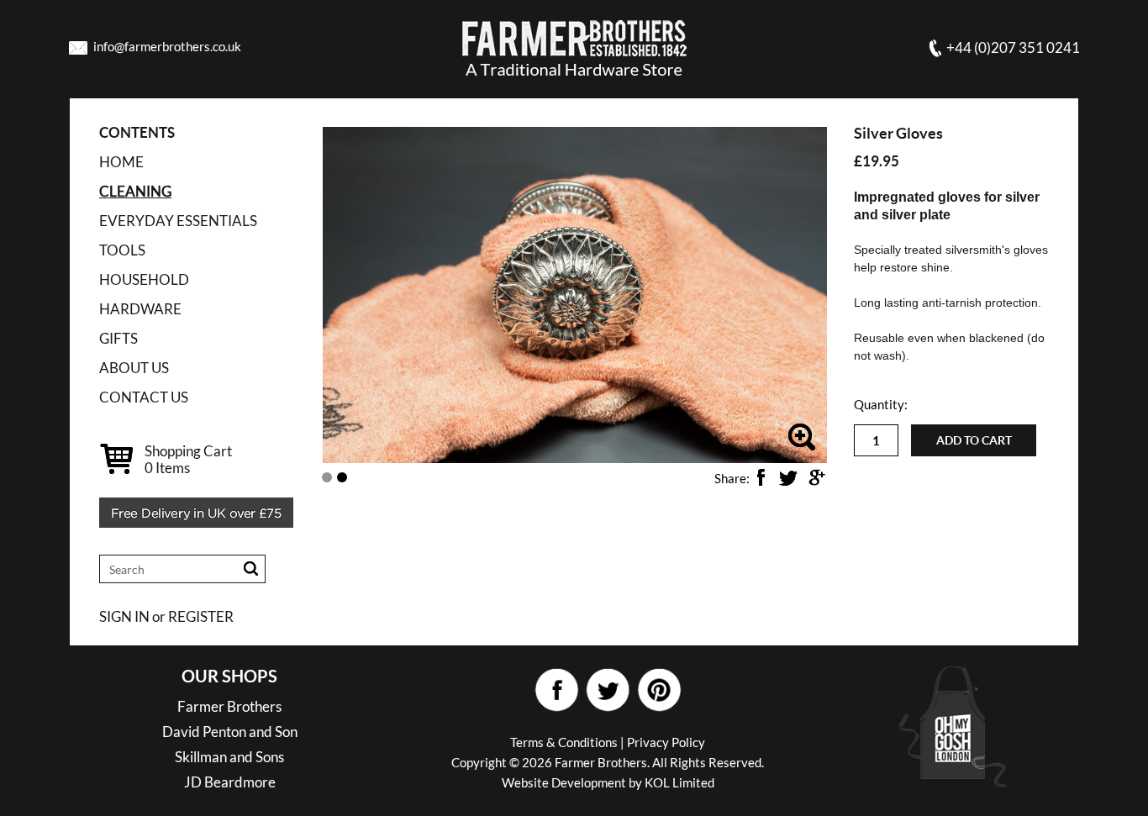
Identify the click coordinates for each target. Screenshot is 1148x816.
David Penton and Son (230, 731)
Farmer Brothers (229, 706)
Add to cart (974, 440)
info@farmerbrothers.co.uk (167, 46)
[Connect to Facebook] (556, 690)
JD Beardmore (230, 782)
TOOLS (122, 250)
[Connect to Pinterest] (658, 690)
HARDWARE (140, 309)
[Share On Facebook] (760, 477)
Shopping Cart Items (188, 459)
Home (121, 162)
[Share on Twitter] (788, 477)
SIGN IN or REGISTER (166, 616)
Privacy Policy (666, 742)
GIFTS (118, 338)
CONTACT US (143, 397)
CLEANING (135, 191)
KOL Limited (679, 782)
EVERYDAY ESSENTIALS (178, 220)
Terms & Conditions (564, 742)
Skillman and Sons (229, 757)
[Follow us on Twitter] (607, 690)
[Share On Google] (816, 477)
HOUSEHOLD (144, 279)
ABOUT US (134, 367)
